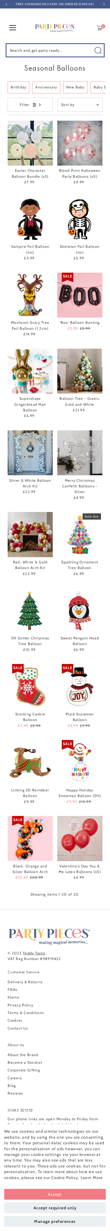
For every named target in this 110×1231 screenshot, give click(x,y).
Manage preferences (55, 1221)
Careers (15, 1078)
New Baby (75, 87)
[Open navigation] (13, 28)
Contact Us (18, 1028)
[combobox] (55, 50)
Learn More (92, 1177)
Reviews (15, 1093)
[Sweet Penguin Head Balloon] (79, 610)
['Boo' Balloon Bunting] (79, 295)
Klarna (13, 997)
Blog (12, 1086)
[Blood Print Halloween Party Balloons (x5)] (79, 143)
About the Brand (23, 1055)
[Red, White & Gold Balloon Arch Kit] (30, 534)
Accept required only (55, 1207)
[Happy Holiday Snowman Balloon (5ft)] (79, 762)
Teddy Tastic (34, 953)
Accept (55, 1194)
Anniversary (46, 87)
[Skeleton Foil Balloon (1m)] (79, 219)
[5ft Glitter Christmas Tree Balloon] (30, 610)
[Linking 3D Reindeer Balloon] (30, 762)
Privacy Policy (20, 1005)
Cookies (15, 1020)
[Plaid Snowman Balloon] (79, 686)
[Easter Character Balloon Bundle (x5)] (30, 143)
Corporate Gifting (24, 1070)
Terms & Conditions (26, 1013)
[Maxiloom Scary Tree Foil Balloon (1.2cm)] (30, 295)
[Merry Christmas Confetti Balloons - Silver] (79, 453)
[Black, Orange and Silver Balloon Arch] (30, 838)
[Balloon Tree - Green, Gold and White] (79, 371)
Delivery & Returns (25, 982)
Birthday (18, 87)
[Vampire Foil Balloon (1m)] (30, 219)
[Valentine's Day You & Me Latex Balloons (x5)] (79, 838)
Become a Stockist (25, 1062)
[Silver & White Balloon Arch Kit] (30, 453)
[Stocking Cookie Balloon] (30, 686)
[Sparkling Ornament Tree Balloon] (79, 534)
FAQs (12, 989)
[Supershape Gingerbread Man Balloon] (30, 371)
